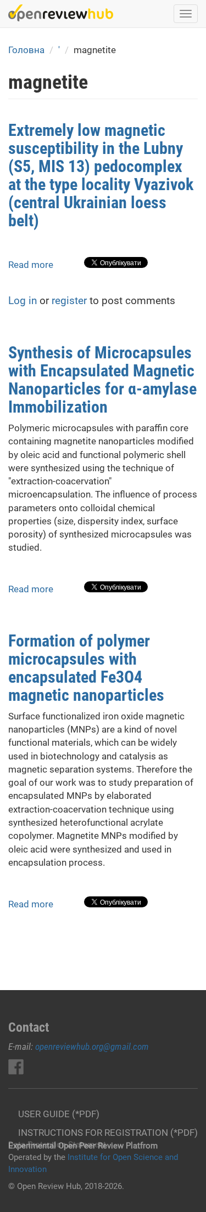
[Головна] (60, 12)
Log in (22, 300)
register (69, 300)
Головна (26, 49)
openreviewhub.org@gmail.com (92, 1046)
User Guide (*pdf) (58, 1113)
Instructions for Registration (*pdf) (108, 1132)
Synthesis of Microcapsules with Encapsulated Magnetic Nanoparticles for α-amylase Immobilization (102, 379)
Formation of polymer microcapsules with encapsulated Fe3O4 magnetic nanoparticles (86, 668)
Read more (30, 264)
